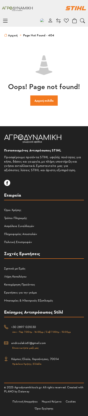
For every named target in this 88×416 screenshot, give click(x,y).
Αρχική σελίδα (44, 100)
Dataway (23, 391)
